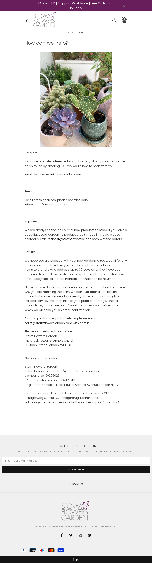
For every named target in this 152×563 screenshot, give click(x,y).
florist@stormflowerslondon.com (57, 174)
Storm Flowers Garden (45, 19)
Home (70, 32)
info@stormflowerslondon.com (47, 204)
